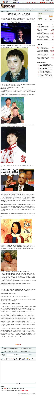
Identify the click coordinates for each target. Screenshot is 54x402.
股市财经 (32, 10)
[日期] (31, 358)
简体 (14, 2)
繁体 (15, 2)
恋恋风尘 (26, 10)
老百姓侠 (12, 15)
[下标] (16, 359)
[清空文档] (15, 358)
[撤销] (2, 358)
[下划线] (7, 358)
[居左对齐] (16, 358)
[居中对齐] (17, 358)
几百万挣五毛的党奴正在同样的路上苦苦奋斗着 (10, 348)
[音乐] (28, 358)
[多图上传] (27, 358)
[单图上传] (26, 358)
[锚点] (26, 359)
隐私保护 (34, 393)
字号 (6, 359)
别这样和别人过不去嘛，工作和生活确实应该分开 (11, 351)
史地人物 (17, 10)
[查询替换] (32, 358)
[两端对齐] (20, 358)
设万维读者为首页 (15, 0)
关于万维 (52, 0)
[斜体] (6, 358)
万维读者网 (2, 11)
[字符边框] (8, 358)
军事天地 (20, 10)
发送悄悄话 (26, 15)
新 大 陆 (41, 10)
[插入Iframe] (29, 358)
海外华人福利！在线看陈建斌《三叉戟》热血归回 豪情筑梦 (14, 390)
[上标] (15, 359)
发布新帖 (40, 19)
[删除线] (10, 358)
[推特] (22, 358)
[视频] (24, 358)
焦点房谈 (46, 10)
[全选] (20, 359)
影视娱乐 (43, 10)
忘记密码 (51, 19)
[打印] (23, 359)
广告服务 (43, 0)
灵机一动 (29, 10)
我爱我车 (49, 10)
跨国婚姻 (23, 10)
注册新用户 (30, 354)
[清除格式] (27, 359)
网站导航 (31, 393)
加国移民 (35, 10)
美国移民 (52, 10)
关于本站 (19, 393)
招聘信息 (28, 393)
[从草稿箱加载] (29, 359)
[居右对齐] (19, 358)
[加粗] (5, 358)
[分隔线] (19, 359)
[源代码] (1, 358)
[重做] (3, 358)
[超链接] (23, 358)
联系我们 (47, 0)
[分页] (24, 359)
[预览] (22, 359)
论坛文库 (46, 19)
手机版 (18, 2)
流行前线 (38, 10)
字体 (1, 359)
